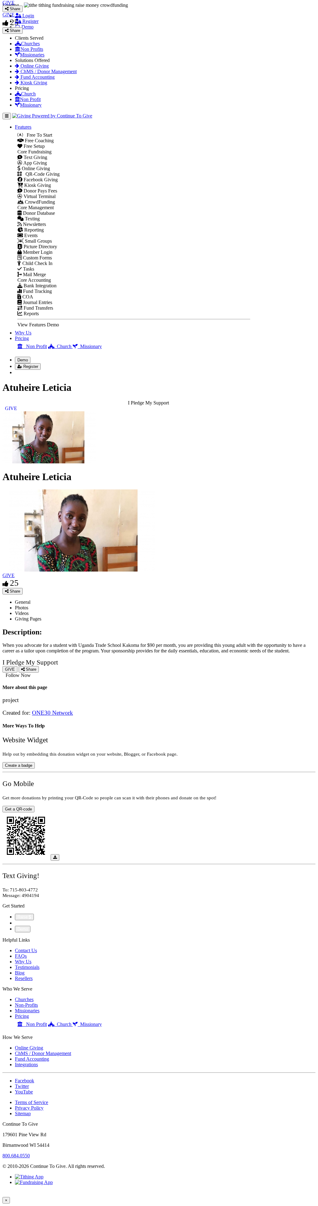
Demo (27, 26)
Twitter (22, 1086)
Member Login (37, 252)
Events (30, 235)
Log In (25, 372)
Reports (30, 313)
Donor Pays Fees (39, 190)
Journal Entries (37, 302)
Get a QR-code (18, 809)
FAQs (21, 956)
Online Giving (34, 65)
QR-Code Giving (41, 174)
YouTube (24, 1091)
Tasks (28, 269)
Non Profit (30, 99)
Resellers (24, 978)
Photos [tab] (21, 607)
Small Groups (38, 241)
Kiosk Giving (33, 82)
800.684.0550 (16, 1155)
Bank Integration (39, 285)
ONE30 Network (52, 712)
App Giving (34, 163)
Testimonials (27, 967)
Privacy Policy (29, 1108)
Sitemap (23, 1113)
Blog (20, 972)
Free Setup (33, 146)
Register (30, 21)
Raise (23, 917)
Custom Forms (37, 257)
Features (23, 127)
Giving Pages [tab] (28, 618)
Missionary (31, 105)
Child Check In (36, 263)
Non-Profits (26, 1005)
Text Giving (34, 157)
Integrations (26, 1064)
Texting (32, 218)
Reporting (33, 229)
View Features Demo (38, 324)
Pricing (22, 338)
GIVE (8, 575)
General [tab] (22, 602)
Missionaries (32, 54)
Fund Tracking (37, 291)
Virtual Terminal (39, 196)
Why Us (23, 332)
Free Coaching (39, 140)
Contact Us (26, 950)
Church (28, 93)
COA (27, 296)
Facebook (24, 1080)
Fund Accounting (37, 77)
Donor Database (38, 213)
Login (27, 15)
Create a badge (18, 765)
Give (20, 922)
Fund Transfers (37, 308)
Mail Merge (34, 274)
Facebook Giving (40, 179)
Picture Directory (39, 246)
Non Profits (31, 49)
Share (14, 591)
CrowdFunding (39, 202)
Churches (30, 43)
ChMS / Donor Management (48, 71)
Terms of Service (31, 1102)
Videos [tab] (22, 613)
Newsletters (34, 224)
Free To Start (37, 135)
